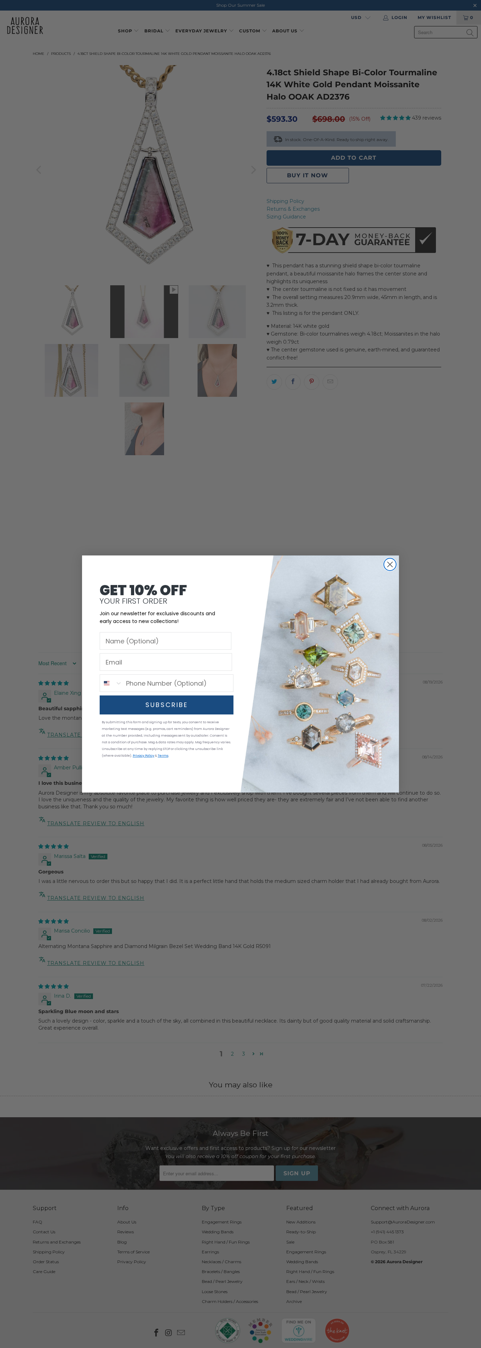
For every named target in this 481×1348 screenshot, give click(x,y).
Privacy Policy (143, 756)
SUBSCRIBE (166, 704)
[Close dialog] (390, 564)
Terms (163, 756)
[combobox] (111, 683)
